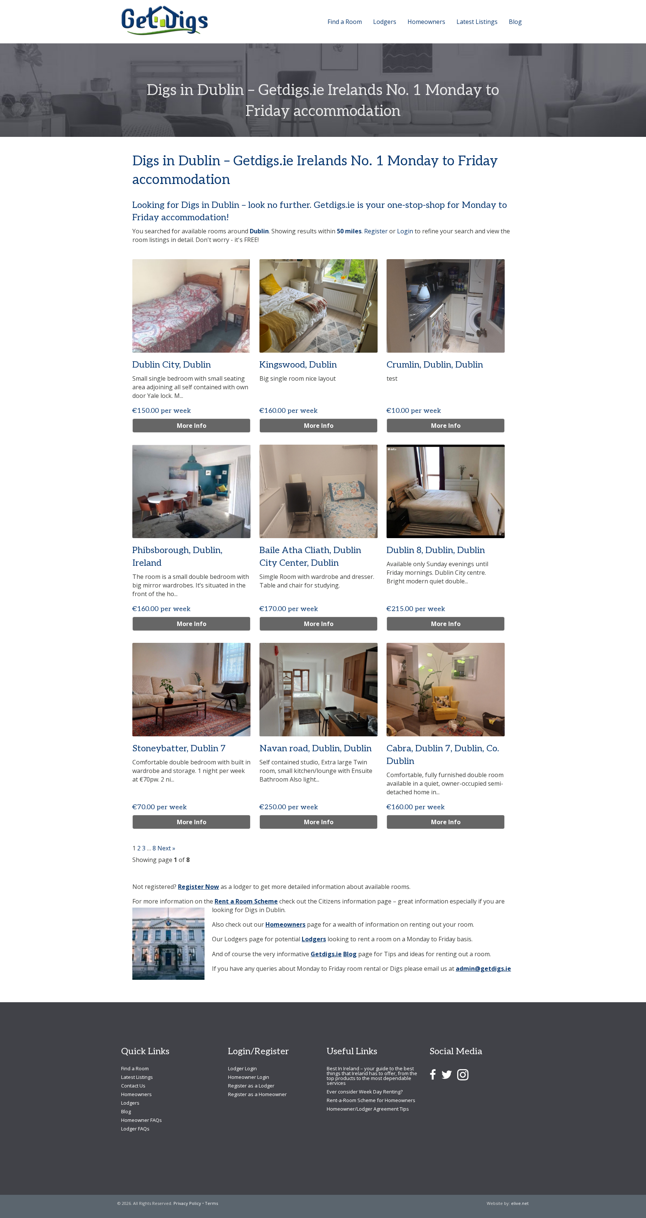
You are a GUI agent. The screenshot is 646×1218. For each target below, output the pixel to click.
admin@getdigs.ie (483, 968)
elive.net (520, 1203)
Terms (211, 1203)
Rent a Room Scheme (246, 901)
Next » (166, 848)
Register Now (198, 887)
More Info (191, 425)
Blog (350, 954)
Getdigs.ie (326, 954)
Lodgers (314, 939)
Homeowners (285, 924)
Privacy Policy (187, 1203)
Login (405, 231)
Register (376, 231)
